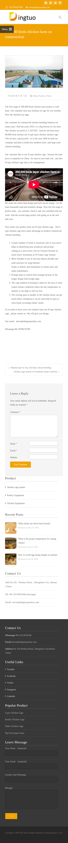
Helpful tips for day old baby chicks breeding (29, 367)
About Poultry (38, 96)
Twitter (10, 683)
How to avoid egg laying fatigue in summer (37, 555)
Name (13, 444)
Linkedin (11, 696)
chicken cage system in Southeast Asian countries (37, 371)
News (48, 96)
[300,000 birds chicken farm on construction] (34, 71)
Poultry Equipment (15, 495)
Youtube (10, 669)
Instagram (11, 689)
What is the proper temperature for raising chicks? (37, 541)
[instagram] (60, 3)
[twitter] (51, 3)
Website (13, 457)
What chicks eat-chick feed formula (34, 523)
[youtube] (55, 3)
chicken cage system (16, 487)
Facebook (11, 676)
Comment (15, 412)
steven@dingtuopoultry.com (39, 7)
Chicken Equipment (16, 503)
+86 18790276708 (16, 7)
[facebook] (46, 3)
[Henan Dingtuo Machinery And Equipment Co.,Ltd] (22, 16)
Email (13, 450)
